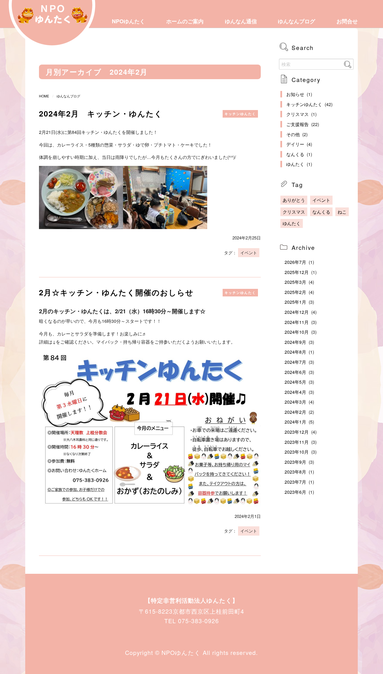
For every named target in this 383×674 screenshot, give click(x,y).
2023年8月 (295, 472)
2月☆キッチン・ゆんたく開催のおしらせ (116, 292)
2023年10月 (297, 452)
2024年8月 (295, 352)
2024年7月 (295, 362)
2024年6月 (295, 372)
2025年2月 (295, 292)
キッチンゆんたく (240, 113)
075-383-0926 (198, 620)
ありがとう (294, 200)
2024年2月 (295, 412)
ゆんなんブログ (296, 21)
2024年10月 (297, 332)
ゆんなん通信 (241, 21)
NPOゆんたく (128, 21)
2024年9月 (295, 342)
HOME (44, 95)
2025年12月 (297, 272)
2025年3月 (295, 282)
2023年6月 (295, 492)
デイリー (295, 144)
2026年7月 (295, 262)
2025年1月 (295, 302)
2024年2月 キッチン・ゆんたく (101, 113)
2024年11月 (297, 322)
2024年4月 (295, 392)
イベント (248, 252)
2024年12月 (297, 312)
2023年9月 (295, 462)
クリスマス (297, 114)
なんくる (295, 154)
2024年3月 (295, 402)
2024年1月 (295, 422)
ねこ (342, 212)
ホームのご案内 (185, 21)
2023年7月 (295, 482)
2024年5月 (295, 382)
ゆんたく (295, 164)
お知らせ (295, 94)
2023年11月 (297, 442)
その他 (293, 134)
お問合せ (347, 21)
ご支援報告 (297, 124)
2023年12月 (297, 432)
